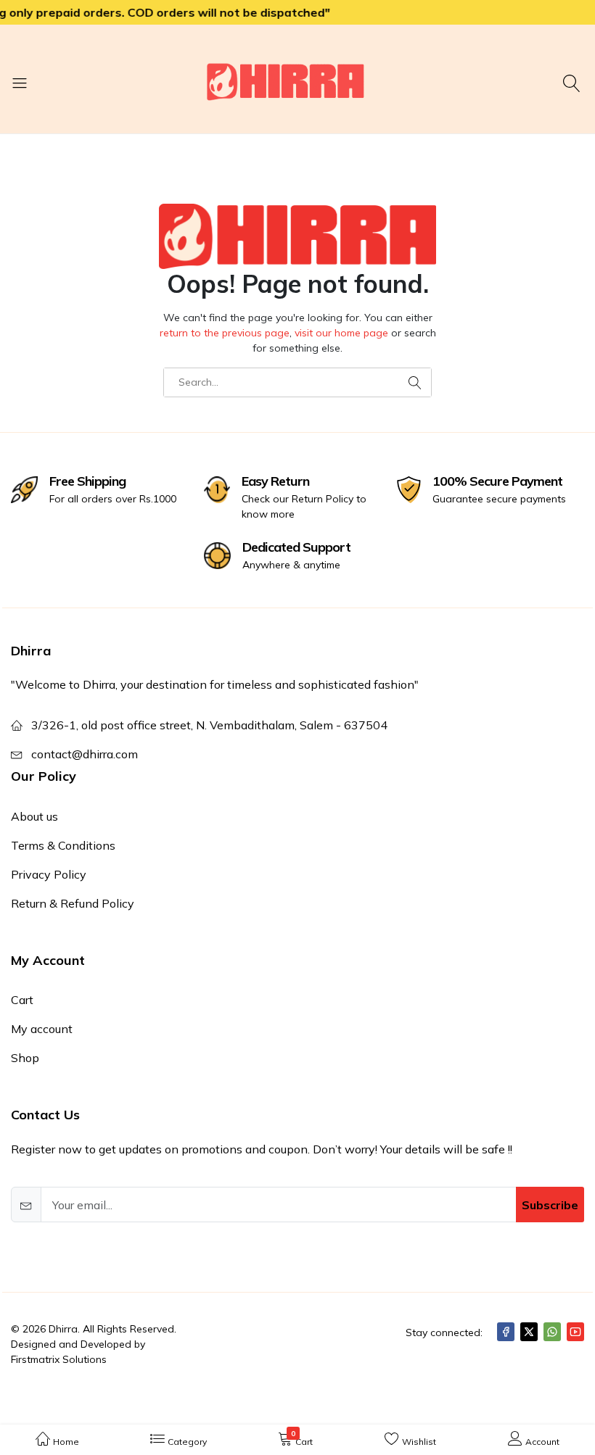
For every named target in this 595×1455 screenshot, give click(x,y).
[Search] (573, 82)
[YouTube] (575, 1331)
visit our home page (341, 332)
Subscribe (550, 1205)
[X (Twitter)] (529, 1331)
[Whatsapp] (552, 1331)
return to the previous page (225, 332)
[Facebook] (505, 1331)
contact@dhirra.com (84, 754)
